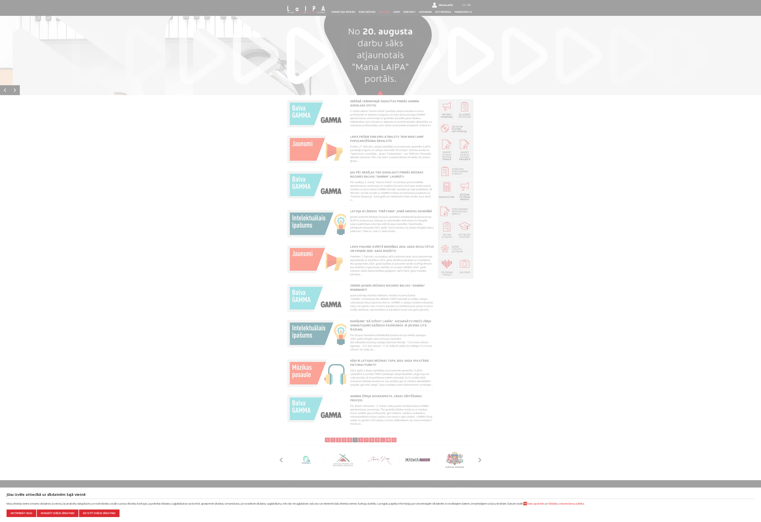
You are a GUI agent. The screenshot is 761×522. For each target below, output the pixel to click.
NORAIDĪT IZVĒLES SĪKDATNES (58, 513)
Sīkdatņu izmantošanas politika (566, 503)
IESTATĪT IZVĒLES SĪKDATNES (99, 513)
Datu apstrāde (536, 503)
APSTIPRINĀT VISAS (21, 513)
